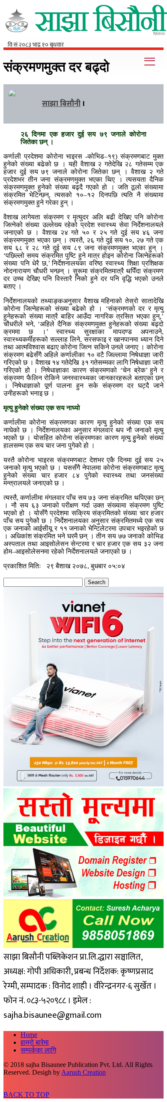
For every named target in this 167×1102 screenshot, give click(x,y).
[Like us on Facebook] (153, 43)
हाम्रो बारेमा (35, 1042)
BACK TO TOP (26, 1094)
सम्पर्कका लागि (38, 1050)
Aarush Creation (83, 1072)
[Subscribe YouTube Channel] (161, 43)
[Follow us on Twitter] (157, 43)
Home (29, 1034)
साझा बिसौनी (61, 103)
